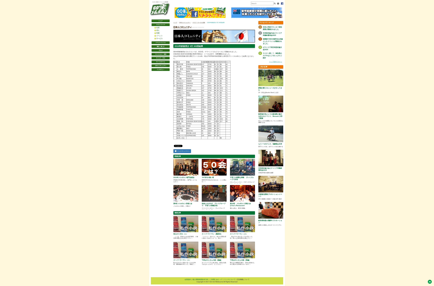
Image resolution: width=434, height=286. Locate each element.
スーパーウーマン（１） (182, 260)
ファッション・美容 (161, 54)
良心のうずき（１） (180, 234)
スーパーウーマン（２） (238, 234)
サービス (159, 38)
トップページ (161, 20)
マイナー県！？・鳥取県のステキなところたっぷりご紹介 (272, 55)
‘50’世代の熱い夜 (208, 177)
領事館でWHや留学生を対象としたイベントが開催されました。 (273, 41)
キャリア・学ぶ (161, 58)
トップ (175, 22)
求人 (157, 30)
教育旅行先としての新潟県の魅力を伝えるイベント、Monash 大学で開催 (270, 116)
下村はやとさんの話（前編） (240, 260)
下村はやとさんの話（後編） (212, 260)
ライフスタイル (161, 61)
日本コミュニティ (161, 65)
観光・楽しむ (161, 46)
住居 (157, 27)
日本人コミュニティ (184, 22)
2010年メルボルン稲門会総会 (183, 177)
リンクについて (229, 279)
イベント (159, 36)
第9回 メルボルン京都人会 (182, 203)
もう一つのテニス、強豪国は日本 (270, 144)
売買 (157, 33)
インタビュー (161, 69)
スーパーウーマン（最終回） (212, 234)
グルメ (161, 50)
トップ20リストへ (275, 62)
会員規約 (188, 279)
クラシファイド (161, 24)
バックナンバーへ (183, 151)
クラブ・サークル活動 (199, 22)
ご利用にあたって (216, 279)
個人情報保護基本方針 (200, 279)
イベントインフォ (161, 42)
